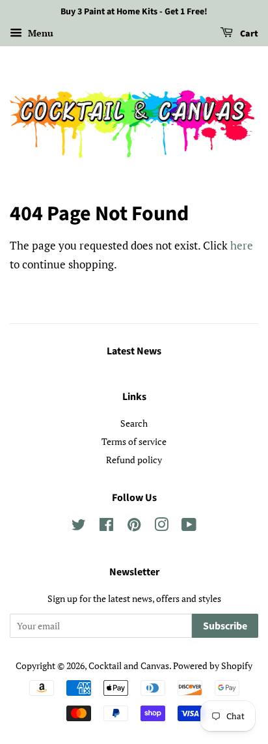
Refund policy (134, 459)
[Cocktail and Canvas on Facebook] (106, 527)
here (241, 245)
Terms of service (134, 441)
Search (134, 423)
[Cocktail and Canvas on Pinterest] (134, 527)
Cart (248, 33)
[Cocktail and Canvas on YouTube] (188, 527)
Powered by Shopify (212, 665)
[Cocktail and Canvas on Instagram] (161, 527)
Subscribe (225, 626)
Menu (39, 33)
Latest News (134, 351)
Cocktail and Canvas (128, 665)
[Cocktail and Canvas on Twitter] (79, 527)
